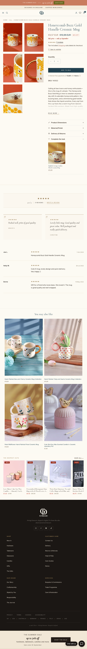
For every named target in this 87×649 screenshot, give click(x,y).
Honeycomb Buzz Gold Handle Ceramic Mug (32, 20)
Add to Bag (66, 70)
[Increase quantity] (58, 61)
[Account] (76, 12)
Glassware (10, 556)
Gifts (8, 566)
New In (9, 540)
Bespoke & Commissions (53, 582)
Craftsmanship (11, 587)
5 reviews (59, 42)
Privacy (10, 615)
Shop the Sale (60, 640)
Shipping (61, 45)
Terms (19, 615)
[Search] (6, 12)
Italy (51, 618)
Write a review (53, 202)
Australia (22, 618)
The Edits (10, 571)
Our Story (10, 582)
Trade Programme (51, 587)
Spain (59, 618)
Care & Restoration (51, 592)
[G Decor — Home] (42, 13)
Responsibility (11, 597)
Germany (33, 618)
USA (13, 618)
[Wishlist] (80, 12)
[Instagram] (36, 528)
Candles (9, 561)
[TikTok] (51, 528)
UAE (65, 618)
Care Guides (49, 561)
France (43, 618)
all (10, 20)
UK (8, 618)
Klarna (47, 566)
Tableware (10, 551)
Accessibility (40, 615)
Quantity (51, 57)
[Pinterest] (46, 528)
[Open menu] (3, 12)
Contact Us (49, 540)
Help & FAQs (49, 556)
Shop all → (79, 458)
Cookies (28, 615)
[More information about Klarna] (80, 75)
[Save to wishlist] (39, 321)
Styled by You (11, 592)
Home (5, 20)
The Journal (11, 602)
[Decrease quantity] (50, 61)
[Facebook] (41, 528)
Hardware (10, 545)
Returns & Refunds (51, 551)
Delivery (48, 545)
